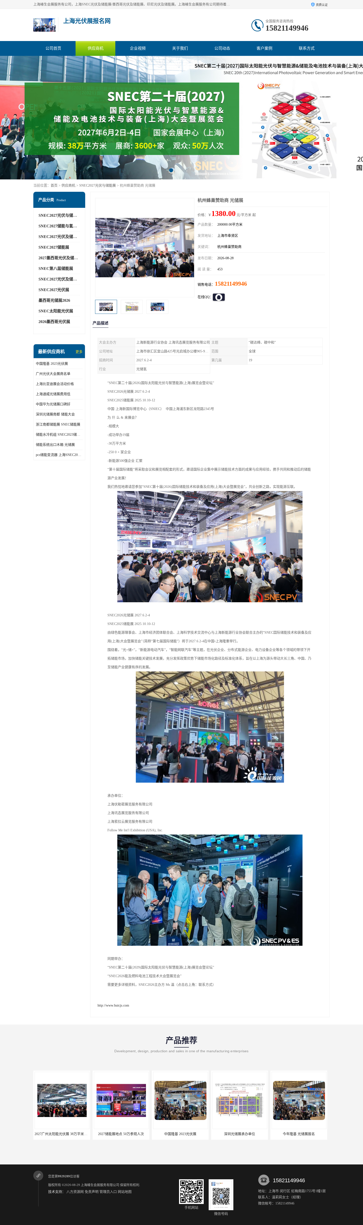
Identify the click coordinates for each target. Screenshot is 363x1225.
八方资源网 (75, 1192)
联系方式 (307, 48)
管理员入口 (108, 1192)
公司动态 (222, 48)
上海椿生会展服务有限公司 (100, 1185)
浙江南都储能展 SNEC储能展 (58, 424)
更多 (79, 352)
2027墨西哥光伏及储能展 (60, 258)
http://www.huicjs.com (113, 1005)
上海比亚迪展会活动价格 (55, 384)
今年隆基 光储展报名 (239, 1134)
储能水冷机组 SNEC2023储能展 (59, 434)
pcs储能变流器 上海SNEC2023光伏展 (59, 455)
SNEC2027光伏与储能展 (97, 185)
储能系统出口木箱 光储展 (55, 445)
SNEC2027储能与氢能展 (60, 226)
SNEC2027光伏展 (54, 290)
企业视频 (138, 48)
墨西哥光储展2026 (54, 300)
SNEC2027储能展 (54, 247)
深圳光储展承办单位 (180, 1134)
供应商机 (95, 48)
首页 (54, 185)
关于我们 (180, 48)
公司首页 (53, 48)
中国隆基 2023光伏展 (52, 363)
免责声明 (92, 1192)
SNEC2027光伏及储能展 (60, 237)
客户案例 (264, 48)
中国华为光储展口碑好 (53, 404)
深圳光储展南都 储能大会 (55, 414)
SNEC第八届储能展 (56, 268)
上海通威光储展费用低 (53, 394)
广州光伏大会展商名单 (53, 374)
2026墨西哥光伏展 (54, 322)
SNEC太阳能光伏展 (56, 311)
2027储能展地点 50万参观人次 (62, 1134)
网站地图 (125, 1192)
